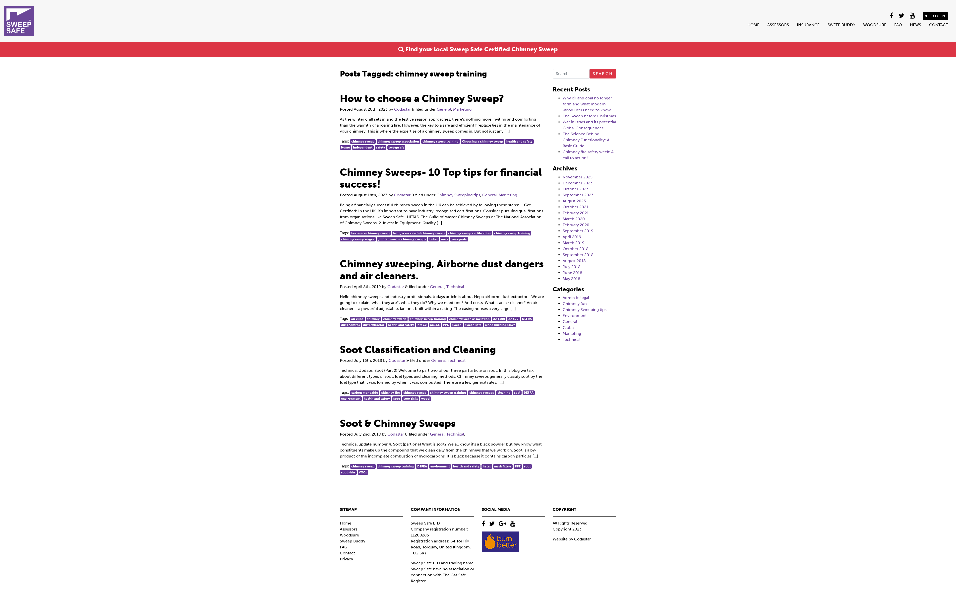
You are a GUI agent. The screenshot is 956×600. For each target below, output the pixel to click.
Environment (575, 315)
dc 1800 (499, 319)
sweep (457, 325)
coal (517, 392)
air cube (357, 319)
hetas (433, 239)
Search (603, 73)
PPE (446, 325)
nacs (444, 239)
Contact (938, 24)
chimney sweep (362, 141)
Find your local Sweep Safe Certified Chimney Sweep (481, 49)
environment (350, 398)
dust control (350, 325)
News (915, 24)
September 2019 (578, 230)
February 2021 (576, 213)
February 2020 (576, 225)
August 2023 (574, 201)
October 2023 (576, 189)
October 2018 (576, 248)
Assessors (778, 24)
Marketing (462, 109)
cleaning (504, 392)
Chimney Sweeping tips (458, 195)
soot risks (411, 398)
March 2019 (574, 242)
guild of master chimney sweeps (402, 239)
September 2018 (578, 254)
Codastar (402, 109)
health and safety (519, 141)
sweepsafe (396, 147)
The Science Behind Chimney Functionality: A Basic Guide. (586, 140)
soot (396, 398)
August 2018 (574, 260)
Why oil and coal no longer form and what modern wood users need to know (587, 104)
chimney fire (390, 392)
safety (380, 147)
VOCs (363, 472)
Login (937, 16)
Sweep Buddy (841, 24)
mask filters (502, 466)
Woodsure (874, 24)
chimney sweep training (440, 141)
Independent (362, 147)
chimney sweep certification (469, 233)
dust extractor (373, 325)
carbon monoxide (364, 392)
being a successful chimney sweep (419, 233)
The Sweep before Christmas (589, 116)
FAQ (898, 24)
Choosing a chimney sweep (482, 141)
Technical (455, 286)
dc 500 (513, 319)
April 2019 (572, 236)
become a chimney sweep (370, 233)
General (444, 109)
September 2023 (578, 195)
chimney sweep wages (357, 239)
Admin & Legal (576, 297)
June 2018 (572, 272)
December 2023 (578, 183)
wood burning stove (500, 325)
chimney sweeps (481, 392)
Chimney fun (575, 303)
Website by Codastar (572, 539)
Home (753, 24)
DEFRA (527, 319)
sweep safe (473, 325)
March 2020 (574, 219)
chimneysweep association (469, 319)
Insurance (808, 24)
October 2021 (575, 207)
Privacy (346, 559)
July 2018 (572, 266)
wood (425, 398)
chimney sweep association (398, 141)
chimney (373, 319)
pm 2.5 (435, 325)
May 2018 (571, 278)
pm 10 (422, 325)
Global (569, 327)
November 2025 (578, 177)
